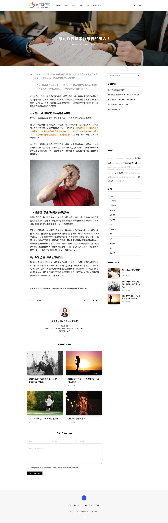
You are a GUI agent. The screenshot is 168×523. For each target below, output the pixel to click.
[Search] (139, 5)
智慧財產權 (130, 163)
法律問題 (127, 167)
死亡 (123, 158)
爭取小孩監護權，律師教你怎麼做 (43, 418)
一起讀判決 (113, 201)
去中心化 (131, 158)
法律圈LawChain (75, 505)
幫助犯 (117, 169)
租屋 (120, 177)
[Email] (17, 95)
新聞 (52, 265)
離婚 (30, 300)
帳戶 (132, 167)
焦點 (111, 239)
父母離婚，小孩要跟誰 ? (51, 288)
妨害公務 (123, 167)
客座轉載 (112, 220)
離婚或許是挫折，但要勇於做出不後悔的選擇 (121, 99)
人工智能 (133, 177)
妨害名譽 (119, 173)
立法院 (110, 177)
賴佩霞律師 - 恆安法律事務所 (80, 44)
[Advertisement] (124, 130)
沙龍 (111, 224)
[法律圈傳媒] (39, 5)
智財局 (139, 163)
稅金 (115, 167)
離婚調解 (118, 167)
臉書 (127, 173)
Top (84, 517)
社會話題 (112, 243)
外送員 (123, 177)
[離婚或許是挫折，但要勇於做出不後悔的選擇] (84, 363)
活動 (84, 32)
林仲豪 (122, 181)
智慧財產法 (117, 181)
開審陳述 (138, 173)
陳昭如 (114, 163)
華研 (119, 163)
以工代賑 (131, 173)
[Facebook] (84, 497)
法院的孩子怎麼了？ (76, 418)
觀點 (111, 248)
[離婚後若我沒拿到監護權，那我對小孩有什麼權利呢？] (45, 363)
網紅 (109, 158)
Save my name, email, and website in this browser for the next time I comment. (54, 467)
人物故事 (112, 158)
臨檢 (116, 158)
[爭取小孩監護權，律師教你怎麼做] (45, 403)
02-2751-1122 (79, 329)
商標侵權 (121, 169)
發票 (118, 158)
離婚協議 (38, 300)
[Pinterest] (17, 90)
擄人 (117, 163)
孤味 (121, 158)
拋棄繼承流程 (115, 177)
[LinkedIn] (96, 300)
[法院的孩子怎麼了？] (84, 403)
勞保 (124, 173)
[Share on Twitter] (17, 85)
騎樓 (112, 167)
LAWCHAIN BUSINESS (91, 505)
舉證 (114, 169)
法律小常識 (113, 229)
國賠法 (109, 167)
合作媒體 (112, 210)
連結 (68, 331)
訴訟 (134, 173)
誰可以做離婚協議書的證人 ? (116, 90)
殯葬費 (126, 177)
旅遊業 (134, 167)
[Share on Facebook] (17, 80)
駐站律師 (112, 253)
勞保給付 (127, 158)
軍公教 (111, 169)
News (111, 196)
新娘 (130, 177)
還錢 (122, 163)
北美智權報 (113, 205)
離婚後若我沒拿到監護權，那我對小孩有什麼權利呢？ (124, 95)
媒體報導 (112, 215)
